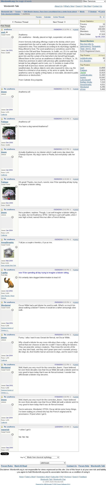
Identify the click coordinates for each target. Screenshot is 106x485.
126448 (76, 149)
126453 (76, 302)
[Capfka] (9, 287)
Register (93, 12)
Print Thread (5, 26)
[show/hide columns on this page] (103, 17)
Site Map (87, 6)
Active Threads (59, 17)
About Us (59, 6)
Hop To (22, 457)
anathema (8, 29)
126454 (76, 335)
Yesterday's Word (43, 477)
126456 (76, 397)
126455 (76, 364)
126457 (76, 427)
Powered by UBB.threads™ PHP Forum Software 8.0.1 (53, 484)
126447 (76, 119)
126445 (76, 29)
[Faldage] (8, 139)
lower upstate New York (8, 265)
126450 (76, 209)
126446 (76, 89)
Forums (18, 12)
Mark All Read (20, 466)
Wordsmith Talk (7, 12)
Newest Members (87, 41)
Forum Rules (7, 466)
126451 (76, 239)
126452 (76, 270)
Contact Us (97, 6)
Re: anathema (9, 89)
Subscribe (55, 477)
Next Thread (58, 22)
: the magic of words (16, 1)
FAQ (61, 477)
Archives (68, 477)
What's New (69, 6)
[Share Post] (70, 29)
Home (21, 477)
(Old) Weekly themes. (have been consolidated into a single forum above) (50, 12)
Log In (102, 12)
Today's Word (30, 477)
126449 (76, 179)
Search (79, 6)
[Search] (100, 17)
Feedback (83, 477)
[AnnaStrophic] (9, 257)
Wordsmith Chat (60, 479)
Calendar (47, 17)
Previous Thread (21, 22)
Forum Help (83, 466)
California (4, 114)
